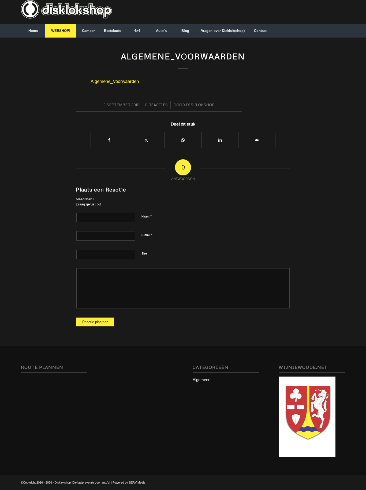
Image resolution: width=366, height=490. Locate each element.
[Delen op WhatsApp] (183, 140)
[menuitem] (33, 31)
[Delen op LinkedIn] (220, 140)
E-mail (146, 235)
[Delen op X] (146, 140)
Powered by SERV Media (129, 482)
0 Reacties (156, 104)
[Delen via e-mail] (256, 140)
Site (144, 253)
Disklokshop (200, 104)
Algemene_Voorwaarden (115, 81)
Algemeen (201, 379)
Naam (146, 216)
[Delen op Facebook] (109, 140)
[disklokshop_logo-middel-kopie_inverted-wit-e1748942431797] (66, 12)
